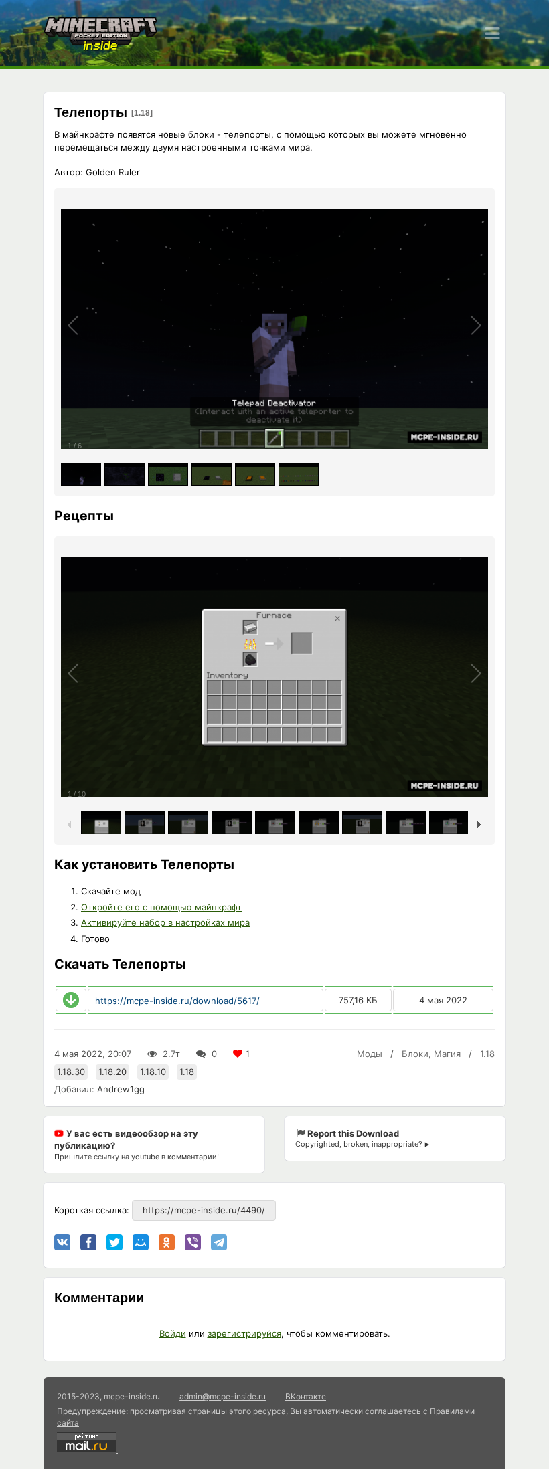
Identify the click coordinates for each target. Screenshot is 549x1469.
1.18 (487, 1053)
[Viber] (193, 1242)
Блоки (415, 1053)
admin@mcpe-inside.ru (222, 1396)
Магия (447, 1053)
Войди (172, 1333)
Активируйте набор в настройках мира (165, 922)
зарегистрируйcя (244, 1333)
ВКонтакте (305, 1396)
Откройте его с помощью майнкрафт (161, 907)
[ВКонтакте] (62, 1242)
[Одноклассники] (167, 1242)
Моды (369, 1053)
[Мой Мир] (141, 1242)
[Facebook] (88, 1242)
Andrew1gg (121, 1089)
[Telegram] (219, 1242)
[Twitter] (114, 1242)
